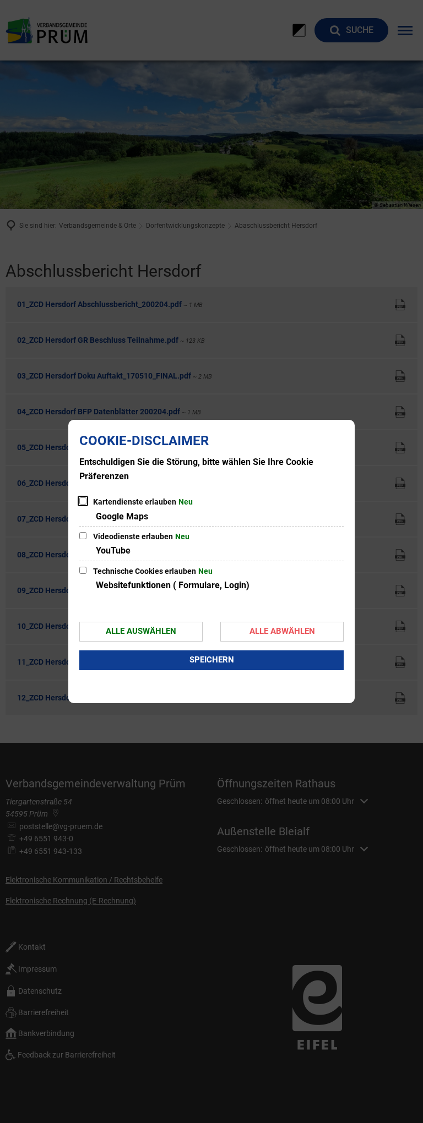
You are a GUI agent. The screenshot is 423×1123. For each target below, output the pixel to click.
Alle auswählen (141, 631)
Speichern (211, 660)
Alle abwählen (282, 631)
